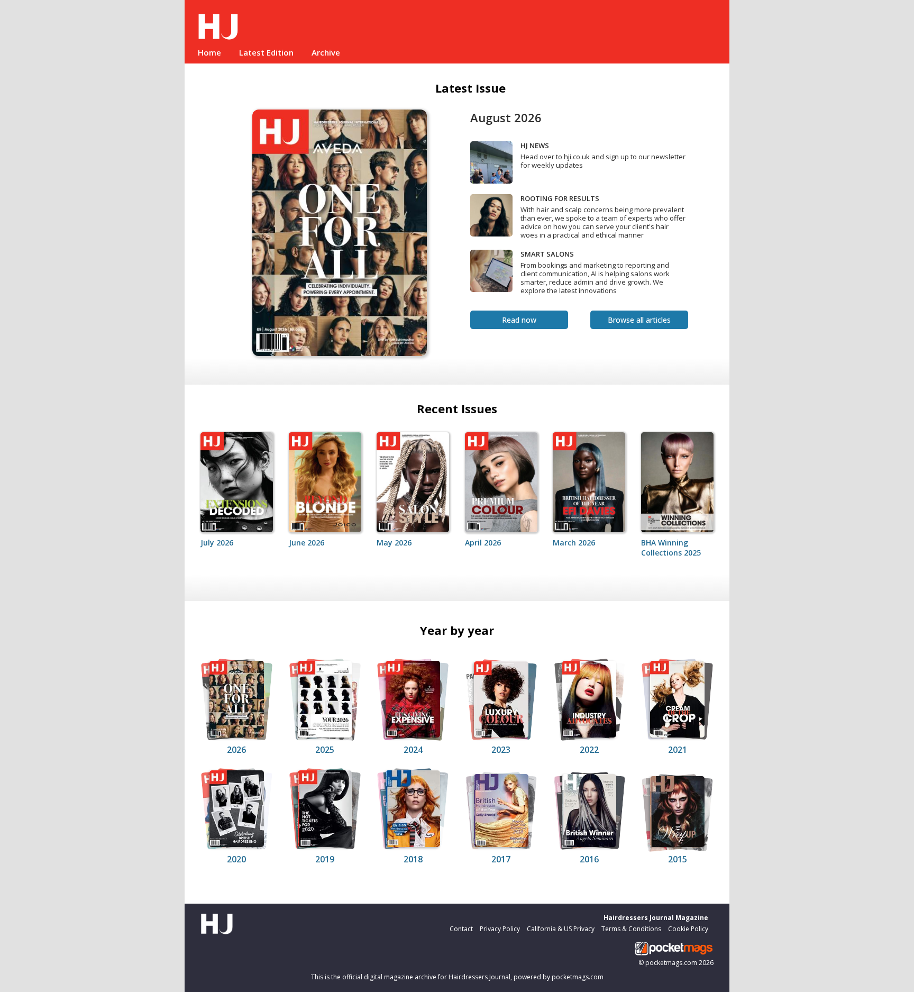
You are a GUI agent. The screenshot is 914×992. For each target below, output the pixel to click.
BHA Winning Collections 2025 (671, 548)
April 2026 (483, 543)
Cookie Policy (688, 928)
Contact (461, 928)
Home (209, 52)
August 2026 (506, 117)
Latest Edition (266, 52)
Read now (519, 320)
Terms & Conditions (631, 928)
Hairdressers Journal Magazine (656, 917)
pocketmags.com (671, 962)
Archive (326, 52)
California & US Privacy (561, 928)
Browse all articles (639, 320)
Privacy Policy (500, 928)
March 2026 (574, 543)
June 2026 (306, 543)
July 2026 (216, 543)
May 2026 (394, 543)
